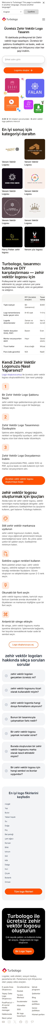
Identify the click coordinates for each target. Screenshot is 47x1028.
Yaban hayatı (10, 817)
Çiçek (7, 873)
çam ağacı (9, 839)
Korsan (8, 843)
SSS (19, 1009)
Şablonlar (36, 994)
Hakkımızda (7, 1014)
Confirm (31, 12)
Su (6, 821)
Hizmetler (21, 1005)
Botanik (8, 878)
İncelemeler (22, 1001)
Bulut (7, 813)
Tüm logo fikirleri (23, 891)
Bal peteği (9, 834)
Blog (34, 998)
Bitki (7, 847)
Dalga (7, 865)
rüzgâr (7, 804)
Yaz (6, 808)
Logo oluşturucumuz (12, 375)
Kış (6, 830)
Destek (20, 991)
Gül (6, 856)
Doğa (7, 826)
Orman (7, 882)
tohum (7, 852)
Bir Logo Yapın (23, 951)
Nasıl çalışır (7, 1018)
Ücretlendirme (23, 987)
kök (6, 860)
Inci (6, 869)
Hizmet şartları (38, 1014)
